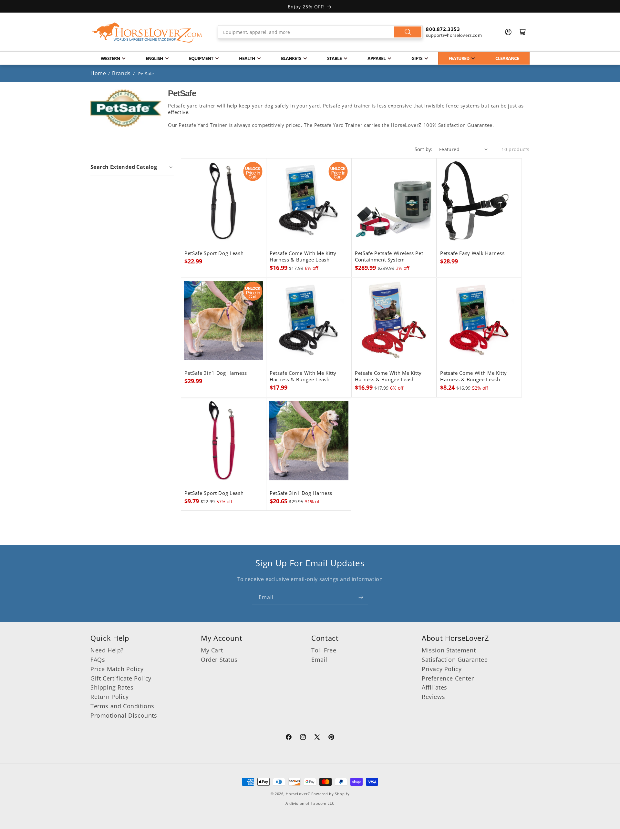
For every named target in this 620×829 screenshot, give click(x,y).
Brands (122, 73)
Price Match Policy (117, 669)
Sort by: (424, 149)
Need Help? (107, 650)
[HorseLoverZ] (146, 32)
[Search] (407, 31)
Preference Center (448, 678)
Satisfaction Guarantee (455, 659)
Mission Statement (449, 650)
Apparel (376, 58)
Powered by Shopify (330, 793)
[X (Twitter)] (317, 738)
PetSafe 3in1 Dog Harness (215, 373)
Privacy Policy (441, 669)
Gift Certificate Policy (120, 678)
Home (98, 73)
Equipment (201, 58)
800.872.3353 (443, 29)
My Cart (212, 650)
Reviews (433, 697)
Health (247, 58)
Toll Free (323, 650)
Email (319, 659)
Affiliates (434, 687)
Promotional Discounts (123, 715)
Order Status (219, 659)
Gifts (416, 58)
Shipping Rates (111, 687)
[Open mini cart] (522, 32)
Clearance (507, 58)
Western (110, 58)
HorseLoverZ (298, 793)
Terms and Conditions (122, 706)
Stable (334, 58)
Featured (459, 58)
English (154, 58)
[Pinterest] (331, 738)
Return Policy (109, 697)
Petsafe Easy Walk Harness (472, 253)
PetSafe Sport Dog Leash (213, 253)
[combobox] (320, 32)
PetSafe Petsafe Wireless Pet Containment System (389, 256)
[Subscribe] (361, 597)
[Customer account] (508, 32)
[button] (132, 167)
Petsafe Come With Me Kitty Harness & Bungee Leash (303, 256)
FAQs (97, 659)
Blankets (291, 58)
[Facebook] (289, 738)
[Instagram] (303, 738)
